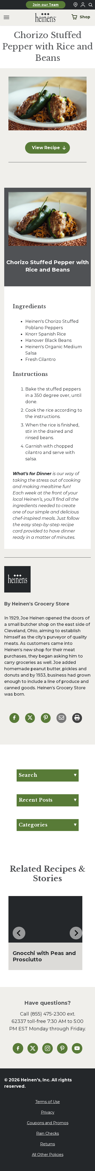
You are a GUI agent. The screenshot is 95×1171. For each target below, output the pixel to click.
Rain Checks (47, 1133)
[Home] (41, 17)
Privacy (47, 1112)
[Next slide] (76, 933)
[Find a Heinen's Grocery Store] (75, 4)
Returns (47, 1144)
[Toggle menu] (6, 17)
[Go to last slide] (19, 933)
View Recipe (46, 147)
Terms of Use (47, 1101)
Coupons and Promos (47, 1123)
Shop (85, 17)
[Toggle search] (90, 5)
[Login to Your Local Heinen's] (83, 4)
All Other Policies (47, 1154)
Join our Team (46, 5)
